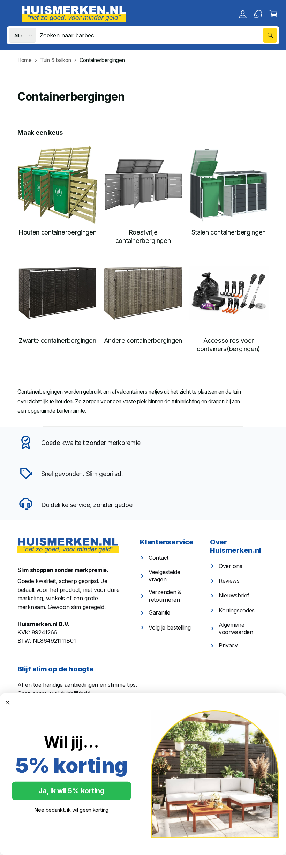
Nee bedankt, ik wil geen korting (71, 809)
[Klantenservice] (258, 14)
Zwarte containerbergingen (57, 340)
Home (24, 60)
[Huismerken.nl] (68, 545)
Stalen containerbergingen (228, 232)
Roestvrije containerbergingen (143, 236)
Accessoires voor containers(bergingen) (228, 344)
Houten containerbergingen (57, 232)
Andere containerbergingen (143, 340)
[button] (11, 14)
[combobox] (158, 35)
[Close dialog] (7, 702)
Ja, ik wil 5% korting (71, 791)
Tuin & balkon (55, 60)
